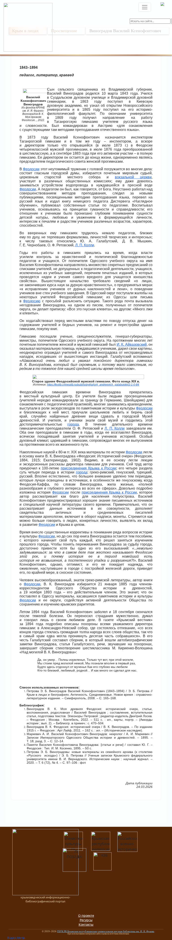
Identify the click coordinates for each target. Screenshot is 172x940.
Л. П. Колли (84, 245)
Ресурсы (86, 920)
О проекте (86, 915)
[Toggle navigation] (144, 7)
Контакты (86, 924)
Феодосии (31, 169)
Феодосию (31, 301)
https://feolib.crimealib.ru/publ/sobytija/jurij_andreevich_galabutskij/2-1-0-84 (93, 384)
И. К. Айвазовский (132, 344)
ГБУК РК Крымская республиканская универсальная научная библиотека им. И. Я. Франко (105, 931)
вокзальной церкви (133, 177)
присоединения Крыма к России (88, 468)
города (73, 424)
